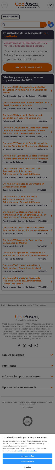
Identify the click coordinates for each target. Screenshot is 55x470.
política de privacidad (27, 451)
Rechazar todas (27, 461)
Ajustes (27, 467)
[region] (27, 452)
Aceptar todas (27, 456)
